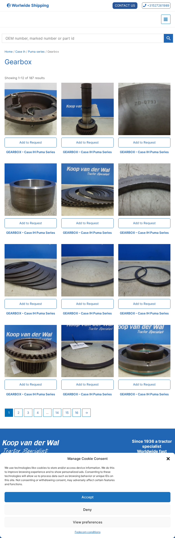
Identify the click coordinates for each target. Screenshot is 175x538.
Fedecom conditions (87, 532)
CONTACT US (125, 5)
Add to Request (30, 142)
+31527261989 (157, 5)
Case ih (20, 51)
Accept (88, 497)
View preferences (87, 522)
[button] (168, 458)
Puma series (36, 51)
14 (57, 412)
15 (67, 412)
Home (9, 51)
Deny (87, 509)
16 (76, 412)
